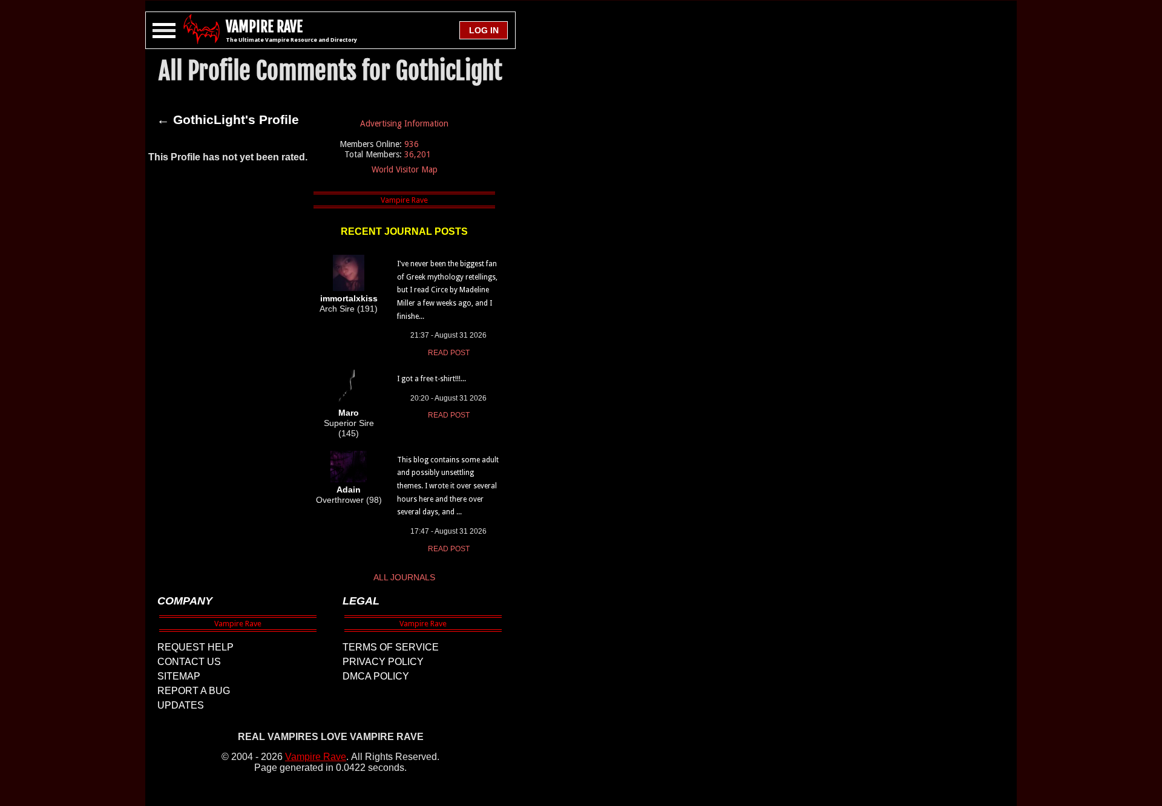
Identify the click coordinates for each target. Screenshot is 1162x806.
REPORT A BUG (193, 691)
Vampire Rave (315, 757)
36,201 (417, 154)
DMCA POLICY (376, 676)
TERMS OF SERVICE (391, 647)
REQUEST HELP (195, 647)
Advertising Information (404, 123)
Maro (348, 413)
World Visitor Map (405, 169)
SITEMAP (178, 676)
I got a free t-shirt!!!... (431, 379)
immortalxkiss (349, 298)
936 (411, 144)
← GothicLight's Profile (228, 120)
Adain (348, 489)
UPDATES (180, 705)
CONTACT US (189, 662)
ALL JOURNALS (404, 577)
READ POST (449, 353)
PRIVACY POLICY (383, 662)
